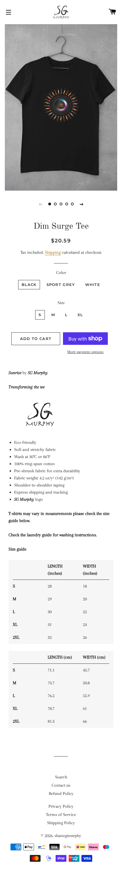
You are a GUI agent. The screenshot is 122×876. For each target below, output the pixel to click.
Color (61, 272)
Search (61, 777)
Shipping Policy (61, 822)
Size (61, 302)
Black (29, 284)
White (92, 284)
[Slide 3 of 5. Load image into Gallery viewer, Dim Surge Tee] (61, 204)
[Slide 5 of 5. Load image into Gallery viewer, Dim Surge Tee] (72, 204)
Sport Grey (61, 284)
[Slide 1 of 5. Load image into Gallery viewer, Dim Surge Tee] (49, 204)
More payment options (85, 352)
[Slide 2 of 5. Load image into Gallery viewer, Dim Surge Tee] (55, 204)
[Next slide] (81, 204)
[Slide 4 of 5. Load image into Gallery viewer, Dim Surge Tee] (67, 204)
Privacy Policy (61, 806)
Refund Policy (61, 793)
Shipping (53, 252)
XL (80, 314)
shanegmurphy (67, 835)
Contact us (61, 785)
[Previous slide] (40, 204)
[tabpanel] (61, 107)
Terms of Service (61, 814)
